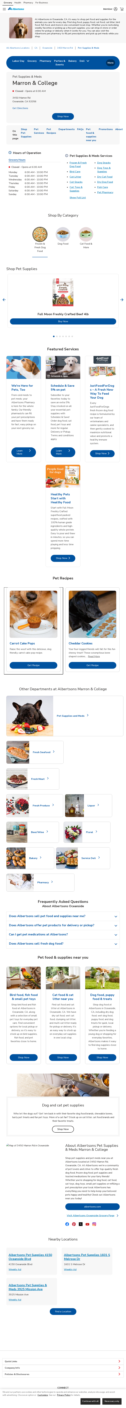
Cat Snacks (76, 182)
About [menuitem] (119, 129)
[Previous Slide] (4, 299)
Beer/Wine (39, 832)
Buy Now (75, 321)
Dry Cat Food (104, 177)
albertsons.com (102, 1206)
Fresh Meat (39, 779)
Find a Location (65, 1311)
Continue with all (90, 1401)
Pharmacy (28, 2)
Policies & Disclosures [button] (17, 1374)
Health (17, 2)
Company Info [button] (12, 1367)
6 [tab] (69, 336)
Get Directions (20, 108)
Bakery (34, 858)
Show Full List (78, 197)
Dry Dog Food (105, 182)
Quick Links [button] (11, 1361)
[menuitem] (18, 63)
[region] (63, 1398)
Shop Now (63, 116)
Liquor (93, 805)
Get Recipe (42, 665)
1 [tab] (54, 336)
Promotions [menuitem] (106, 129)
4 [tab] (63, 336)
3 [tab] (60, 336)
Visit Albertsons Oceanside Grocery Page (92, 1215)
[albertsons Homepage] (16, 9)
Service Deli (89, 858)
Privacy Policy (63, 1395)
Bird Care (75, 171)
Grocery (8, 2)
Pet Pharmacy (105, 192)
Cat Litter (75, 177)
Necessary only (112, 1401)
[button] (110, 9)
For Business (41, 2)
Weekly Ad (15, 1269)
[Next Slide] (122, 299)
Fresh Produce (42, 805)
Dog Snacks (104, 162)
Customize (42, 1395)
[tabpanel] (63, 301)
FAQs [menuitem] (80, 129)
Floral (91, 832)
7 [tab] (72, 336)
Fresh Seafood (43, 752)
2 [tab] (57, 336)
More (111, 63)
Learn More (26, 452)
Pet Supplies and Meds (71, 716)
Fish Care (102, 187)
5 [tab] (66, 336)
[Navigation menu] (4, 9)
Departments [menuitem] (67, 129)
